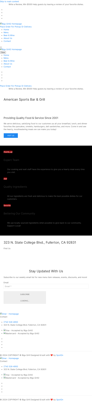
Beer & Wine (9, 35)
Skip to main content (9, 1)
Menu (6, 32)
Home (6, 29)
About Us (8, 38)
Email (6, 282)
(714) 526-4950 (11, 322)
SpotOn (59, 355)
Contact (7, 41)
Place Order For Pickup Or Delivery (16, 26)
